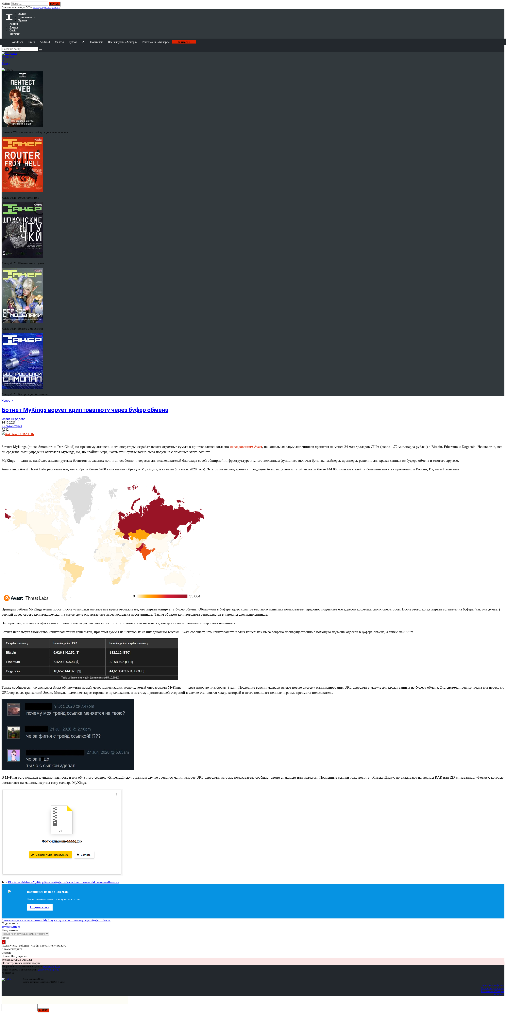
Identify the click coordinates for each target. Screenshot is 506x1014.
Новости (7, 400)
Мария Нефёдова (13, 419)
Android (45, 42)
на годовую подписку (46, 7)
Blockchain (15, 882)
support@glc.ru (51, 966)
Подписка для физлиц (492, 985)
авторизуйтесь (11, 926)
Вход (501, 5)
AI (83, 42)
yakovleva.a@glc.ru (48, 969)
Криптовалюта (83, 882)
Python (73, 42)
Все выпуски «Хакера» (123, 42)
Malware (27, 882)
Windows (17, 42)
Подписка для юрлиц (492, 988)
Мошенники (100, 882)
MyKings (38, 882)
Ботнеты (49, 882)
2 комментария (12, 426)
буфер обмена (64, 882)
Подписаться (39, 907)
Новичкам (96, 42)
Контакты (499, 994)
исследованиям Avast (246, 447)
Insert (43, 1010)
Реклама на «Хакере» (156, 42)
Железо (59, 42)
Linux (31, 42)
